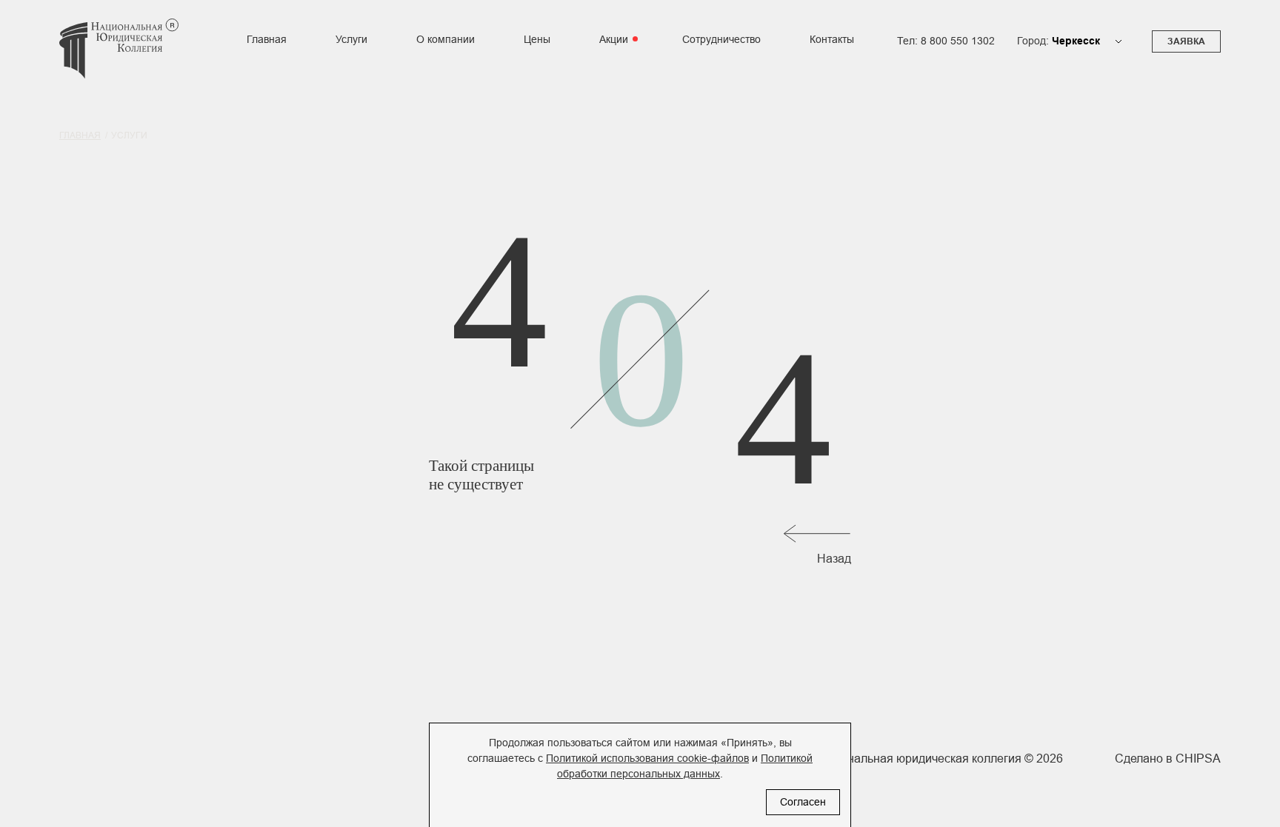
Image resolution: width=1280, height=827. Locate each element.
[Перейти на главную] (119, 57)
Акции (613, 39)
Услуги (351, 39)
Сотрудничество (721, 39)
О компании (445, 39)
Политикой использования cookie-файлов (647, 758)
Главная (267, 39)
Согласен (803, 802)
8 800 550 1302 (958, 41)
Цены (537, 39)
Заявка (1186, 41)
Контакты (832, 39)
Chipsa (1198, 758)
